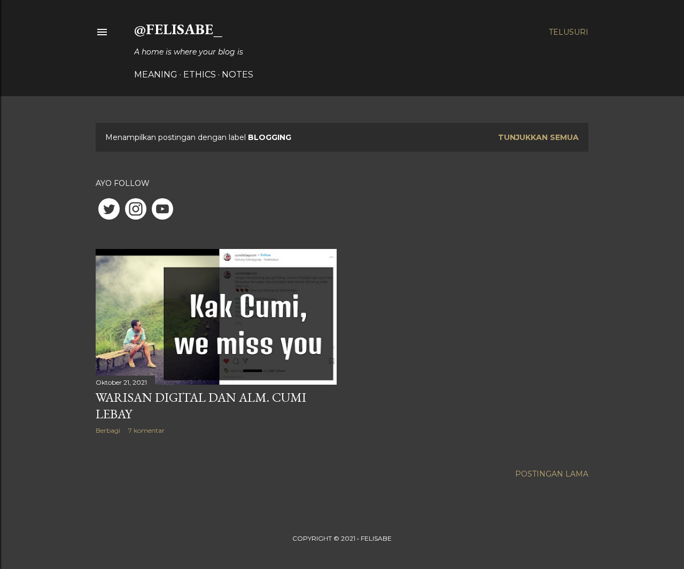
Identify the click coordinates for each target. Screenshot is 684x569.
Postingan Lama (551, 474)
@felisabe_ (178, 28)
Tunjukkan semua (538, 137)
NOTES (237, 74)
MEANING (155, 74)
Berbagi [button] (108, 430)
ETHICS (199, 74)
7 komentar (146, 430)
